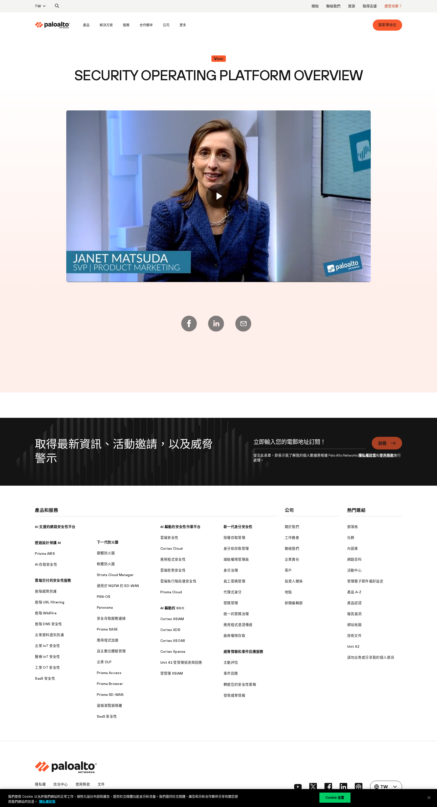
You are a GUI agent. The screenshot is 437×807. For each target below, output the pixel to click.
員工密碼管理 (234, 581)
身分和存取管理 (236, 548)
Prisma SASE (107, 629)
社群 (351, 538)
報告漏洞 (354, 614)
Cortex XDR (170, 630)
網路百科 (354, 559)
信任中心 (60, 784)
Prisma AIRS (45, 554)
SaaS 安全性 (45, 678)
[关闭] (428, 797)
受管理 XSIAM (171, 673)
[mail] (243, 324)
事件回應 (231, 673)
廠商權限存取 (234, 636)
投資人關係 (294, 581)
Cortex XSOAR (172, 641)
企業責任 (292, 559)
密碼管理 (231, 603)
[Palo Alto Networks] (52, 25)
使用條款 (387, 455)
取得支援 (370, 6)
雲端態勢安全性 (173, 570)
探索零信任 (387, 25)
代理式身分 (233, 592)
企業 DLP (104, 662)
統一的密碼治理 (236, 614)
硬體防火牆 (106, 553)
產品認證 (354, 603)
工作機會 (292, 538)
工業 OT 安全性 (47, 667)
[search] (57, 6)
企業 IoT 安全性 (47, 646)
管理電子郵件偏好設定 (365, 581)
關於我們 (292, 527)
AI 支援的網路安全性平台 (55, 527)
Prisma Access (109, 673)
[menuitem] (56, 25)
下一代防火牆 (108, 542)
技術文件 (354, 636)
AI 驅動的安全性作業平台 (180, 527)
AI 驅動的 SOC (172, 608)
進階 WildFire (46, 613)
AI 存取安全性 (46, 564)
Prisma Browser (110, 684)
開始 (315, 6)
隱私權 (40, 784)
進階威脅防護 (46, 591)
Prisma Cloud (171, 592)
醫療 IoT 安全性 (47, 657)
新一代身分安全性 (238, 527)
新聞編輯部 (294, 603)
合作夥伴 (146, 25)
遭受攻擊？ (393, 6)
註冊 (382, 443)
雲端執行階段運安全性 (178, 581)
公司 (166, 25)
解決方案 (106, 25)
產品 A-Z (354, 592)
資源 (351, 6)
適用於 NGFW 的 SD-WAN (118, 586)
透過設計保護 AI (48, 543)
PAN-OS (104, 597)
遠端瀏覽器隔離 (109, 705)
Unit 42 (353, 646)
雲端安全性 (169, 538)
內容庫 (352, 548)
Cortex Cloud (171, 548)
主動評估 (231, 662)
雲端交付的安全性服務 (53, 580)
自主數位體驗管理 (111, 651)
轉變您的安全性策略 (240, 684)
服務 (126, 25)
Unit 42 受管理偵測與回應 (181, 662)
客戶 (288, 570)
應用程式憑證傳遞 (238, 625)
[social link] (298, 787)
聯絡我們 (333, 6)
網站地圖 (354, 625)
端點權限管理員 (236, 559)
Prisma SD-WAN (110, 695)
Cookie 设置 (334, 797)
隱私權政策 (367, 455)
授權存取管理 (234, 538)
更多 (183, 25)
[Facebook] (189, 324)
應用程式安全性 (173, 559)
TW (38, 6)
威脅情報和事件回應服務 (244, 651)
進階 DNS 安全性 (48, 624)
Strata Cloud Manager (115, 575)
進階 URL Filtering (49, 602)
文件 (101, 784)
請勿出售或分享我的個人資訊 (370, 657)
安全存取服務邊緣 (111, 618)
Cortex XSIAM (172, 619)
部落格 (352, 527)
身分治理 (231, 570)
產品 (86, 25)
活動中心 (354, 570)
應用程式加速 (108, 640)
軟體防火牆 (106, 564)
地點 (288, 592)
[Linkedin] (216, 324)
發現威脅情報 (234, 695)
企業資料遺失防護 (49, 635)
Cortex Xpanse (173, 651)
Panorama (105, 607)
